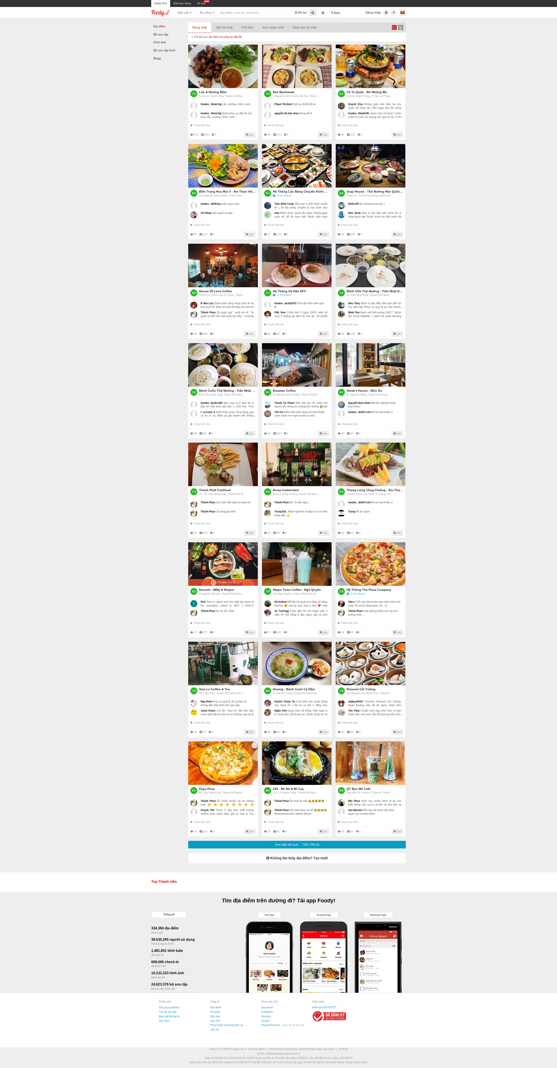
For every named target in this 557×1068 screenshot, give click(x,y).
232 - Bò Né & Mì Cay (288, 789)
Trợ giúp (215, 1011)
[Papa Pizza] (223, 763)
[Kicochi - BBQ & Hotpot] (223, 564)
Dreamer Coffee (284, 390)
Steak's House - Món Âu (364, 390)
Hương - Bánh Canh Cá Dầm (294, 689)
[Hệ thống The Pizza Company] (370, 564)
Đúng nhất (200, 27)
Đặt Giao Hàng (182, 3)
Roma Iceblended (286, 490)
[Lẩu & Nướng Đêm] (223, 66)
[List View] (394, 27)
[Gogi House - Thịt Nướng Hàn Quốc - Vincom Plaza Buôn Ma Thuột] (370, 166)
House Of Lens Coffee (215, 291)
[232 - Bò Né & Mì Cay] (297, 763)
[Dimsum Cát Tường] (370, 663)
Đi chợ (201, 3)
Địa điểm (159, 26)
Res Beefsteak (283, 92)
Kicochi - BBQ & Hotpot (216, 589)
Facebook (267, 1007)
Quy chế (215, 1020)
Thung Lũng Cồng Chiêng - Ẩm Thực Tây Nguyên (375, 490)
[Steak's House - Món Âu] (370, 365)
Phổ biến (247, 27)
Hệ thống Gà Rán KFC (289, 291)
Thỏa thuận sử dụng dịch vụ (226, 1025)
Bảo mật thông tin (169, 1016)
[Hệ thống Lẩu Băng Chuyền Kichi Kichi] (297, 166)
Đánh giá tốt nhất (304, 27)
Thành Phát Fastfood (215, 490)
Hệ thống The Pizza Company (369, 589)
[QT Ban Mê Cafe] (370, 763)
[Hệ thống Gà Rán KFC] (297, 265)
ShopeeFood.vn (271, 1025)
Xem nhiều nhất (273, 27)
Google (265, 1020)
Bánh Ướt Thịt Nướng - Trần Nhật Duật (375, 291)
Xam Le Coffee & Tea (214, 689)
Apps (337, 12)
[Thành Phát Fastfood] (223, 464)
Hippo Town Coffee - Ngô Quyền (297, 589)
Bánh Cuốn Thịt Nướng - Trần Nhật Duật (227, 390)
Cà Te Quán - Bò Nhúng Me (367, 92)
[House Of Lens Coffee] (223, 265)
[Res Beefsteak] (297, 66)
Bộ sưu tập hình (164, 50)
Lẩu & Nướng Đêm (212, 92)
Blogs (157, 58)
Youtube (266, 1016)
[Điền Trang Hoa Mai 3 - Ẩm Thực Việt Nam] (223, 166)
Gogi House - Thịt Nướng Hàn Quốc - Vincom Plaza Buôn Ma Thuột (375, 191)
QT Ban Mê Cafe (359, 789)
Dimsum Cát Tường (361, 689)
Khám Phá (160, 3)
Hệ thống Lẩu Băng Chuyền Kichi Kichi (301, 191)
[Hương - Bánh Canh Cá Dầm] (297, 663)
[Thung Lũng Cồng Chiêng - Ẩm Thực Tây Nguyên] (370, 464)
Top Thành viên (164, 881)
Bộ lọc (302, 12)
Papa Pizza (207, 789)
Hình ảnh (159, 42)
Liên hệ (214, 1029)
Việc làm (215, 1016)
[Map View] (400, 27)
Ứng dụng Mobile (169, 1007)
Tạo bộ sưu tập (168, 1011)
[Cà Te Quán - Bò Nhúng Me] (370, 66)
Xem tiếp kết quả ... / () (297, 844)
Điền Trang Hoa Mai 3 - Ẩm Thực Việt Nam (227, 191)
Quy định (164, 1020)
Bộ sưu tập (160, 34)
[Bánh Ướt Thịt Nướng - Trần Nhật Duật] (370, 265)
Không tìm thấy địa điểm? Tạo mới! (298, 858)
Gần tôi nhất (224, 27)
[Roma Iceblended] (297, 464)
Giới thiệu (215, 1007)
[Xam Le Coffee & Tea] (223, 663)
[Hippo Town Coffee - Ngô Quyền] (297, 564)
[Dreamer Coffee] (297, 365)
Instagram (267, 1011)
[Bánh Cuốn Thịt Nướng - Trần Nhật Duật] (223, 365)
